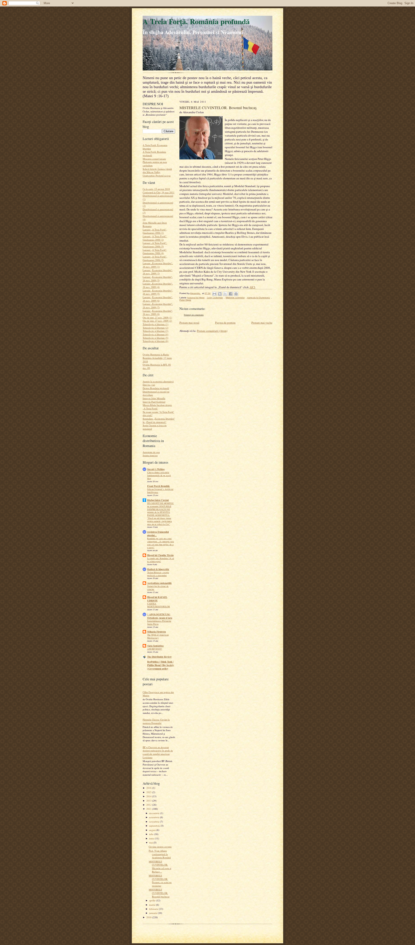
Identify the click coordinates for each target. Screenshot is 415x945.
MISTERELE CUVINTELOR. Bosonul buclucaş (159, 893)
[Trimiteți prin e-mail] (214, 294)
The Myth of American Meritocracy (158, 636)
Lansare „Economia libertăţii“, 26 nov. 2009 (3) (158, 278)
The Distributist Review (159, 657)
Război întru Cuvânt (158, 500)
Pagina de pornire (225, 323)
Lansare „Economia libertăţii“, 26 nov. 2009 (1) (158, 265)
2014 (149, 796)
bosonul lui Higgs (195, 297)
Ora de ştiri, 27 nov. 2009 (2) (157, 320)
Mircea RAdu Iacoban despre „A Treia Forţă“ (157, 406)
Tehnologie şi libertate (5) (155, 337)
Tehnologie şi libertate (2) (155, 327)
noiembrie (154, 817)
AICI (252, 287)
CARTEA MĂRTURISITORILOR (158, 605)
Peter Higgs (185, 300)
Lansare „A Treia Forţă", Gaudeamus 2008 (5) (155, 258)
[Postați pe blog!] (220, 294)
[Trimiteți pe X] (225, 294)
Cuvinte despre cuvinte (160, 846)
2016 (149, 787)
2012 (149, 804)
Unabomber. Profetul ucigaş (157, 175)
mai (151, 842)
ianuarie (153, 913)
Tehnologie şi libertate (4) (155, 334)
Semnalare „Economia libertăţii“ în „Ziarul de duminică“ (159, 420)
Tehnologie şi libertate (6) (155, 341)
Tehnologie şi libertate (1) (155, 324)
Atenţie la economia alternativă (158, 381)
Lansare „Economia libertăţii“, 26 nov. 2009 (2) (158, 272)
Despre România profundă (156, 388)
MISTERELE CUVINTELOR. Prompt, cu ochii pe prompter (160, 880)
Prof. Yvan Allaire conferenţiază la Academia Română (160, 854)
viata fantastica (155, 646)
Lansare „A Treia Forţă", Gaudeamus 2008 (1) (155, 231)
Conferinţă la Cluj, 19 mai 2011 (158, 192)
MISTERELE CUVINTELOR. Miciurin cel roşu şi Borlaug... (160, 866)
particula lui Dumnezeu (258, 297)
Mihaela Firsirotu (156, 631)
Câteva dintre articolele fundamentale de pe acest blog (159, 475)
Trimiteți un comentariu (194, 314)
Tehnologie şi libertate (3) (155, 330)
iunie (152, 838)
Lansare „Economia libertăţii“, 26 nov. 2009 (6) (158, 299)
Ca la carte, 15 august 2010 (156, 189)
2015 (149, 792)
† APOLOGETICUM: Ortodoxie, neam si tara (159, 616)
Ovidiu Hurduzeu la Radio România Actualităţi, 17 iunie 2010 (157, 358)
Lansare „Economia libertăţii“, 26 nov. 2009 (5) (158, 292)
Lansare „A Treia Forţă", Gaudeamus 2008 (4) (155, 251)
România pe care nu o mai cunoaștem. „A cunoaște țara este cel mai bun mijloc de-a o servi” (160, 543)
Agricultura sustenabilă (159, 583)
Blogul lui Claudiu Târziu (160, 555)
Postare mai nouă (189, 323)
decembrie (154, 813)
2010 (149, 917)
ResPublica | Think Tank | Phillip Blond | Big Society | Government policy (160, 665)
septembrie (155, 825)
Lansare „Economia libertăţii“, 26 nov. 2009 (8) (158, 312)
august (152, 830)
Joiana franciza (150, 455)
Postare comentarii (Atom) (212, 331)
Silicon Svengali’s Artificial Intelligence (160, 491)
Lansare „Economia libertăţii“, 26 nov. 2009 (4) (158, 285)
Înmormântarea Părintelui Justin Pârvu (159, 622)
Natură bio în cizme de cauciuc (158, 588)
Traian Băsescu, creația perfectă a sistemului (158, 574)
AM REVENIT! (154, 648)
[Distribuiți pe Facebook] (230, 294)
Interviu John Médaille (154, 398)
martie (152, 904)
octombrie (154, 821)
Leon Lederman (215, 297)
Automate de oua (151, 452)
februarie (154, 908)
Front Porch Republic (158, 486)
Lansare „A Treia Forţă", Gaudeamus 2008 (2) (155, 238)
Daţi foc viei (149, 384)
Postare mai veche (261, 323)
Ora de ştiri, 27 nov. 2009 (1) (157, 317)
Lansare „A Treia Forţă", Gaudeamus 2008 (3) (155, 244)
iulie (151, 834)
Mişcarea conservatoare (154, 158)
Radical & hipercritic (158, 569)
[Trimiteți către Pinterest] (236, 294)
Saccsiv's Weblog (156, 469)
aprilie (152, 900)
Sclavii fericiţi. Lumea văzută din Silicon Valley (157, 170)
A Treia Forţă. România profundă (196, 21)
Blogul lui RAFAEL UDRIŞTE (157, 598)
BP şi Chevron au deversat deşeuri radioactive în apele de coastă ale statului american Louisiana (158, 752)
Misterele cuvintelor (235, 297)
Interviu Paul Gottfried (154, 401)
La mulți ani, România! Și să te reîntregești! (160, 560)
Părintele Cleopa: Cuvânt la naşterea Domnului (156, 721)
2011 (149, 808)
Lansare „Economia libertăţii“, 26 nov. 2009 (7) (158, 305)
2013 (149, 800)
